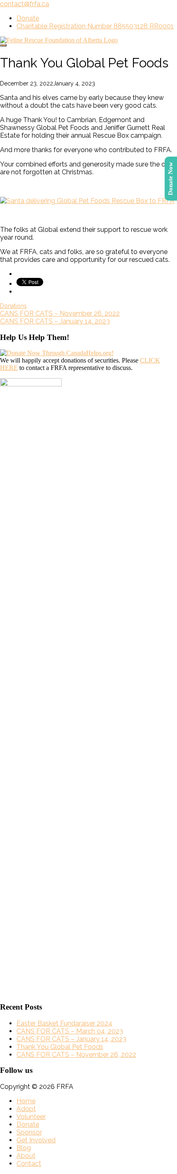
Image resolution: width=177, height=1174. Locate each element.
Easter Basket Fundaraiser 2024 (64, 1023)
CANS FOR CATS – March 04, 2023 (69, 1031)
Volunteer (31, 1117)
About (25, 1156)
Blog (23, 1148)
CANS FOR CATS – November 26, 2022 (60, 313)
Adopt (26, 1109)
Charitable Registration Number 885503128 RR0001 (95, 26)
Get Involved (36, 1140)
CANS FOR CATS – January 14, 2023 (55, 321)
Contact (28, 1163)
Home (25, 1101)
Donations (13, 306)
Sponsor (29, 1132)
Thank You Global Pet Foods (59, 1047)
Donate (27, 18)
